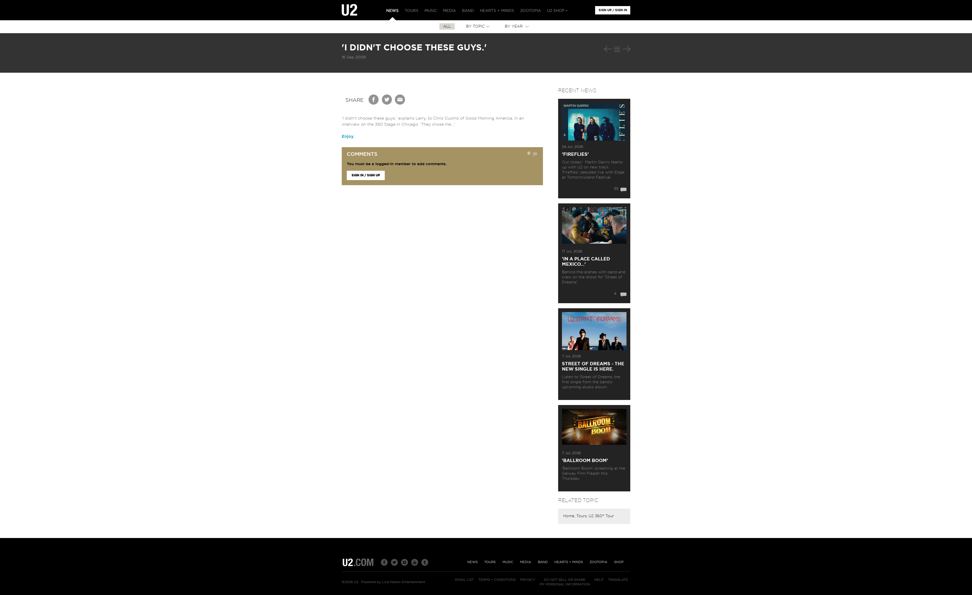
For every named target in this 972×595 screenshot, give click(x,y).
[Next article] (626, 49)
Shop (619, 562)
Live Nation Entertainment (403, 582)
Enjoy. (348, 137)
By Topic (475, 26)
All (447, 26)
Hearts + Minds (568, 562)
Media (525, 562)
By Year (514, 26)
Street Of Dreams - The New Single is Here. (593, 367)
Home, (569, 516)
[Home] (349, 10)
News (472, 562)
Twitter (387, 99)
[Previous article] (608, 49)
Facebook (374, 99)
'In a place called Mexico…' (586, 262)
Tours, (582, 516)
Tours (490, 562)
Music (507, 562)
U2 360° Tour (601, 516)
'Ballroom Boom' (585, 460)
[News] (617, 49)
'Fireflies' (575, 154)
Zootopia (598, 562)
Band (543, 562)
